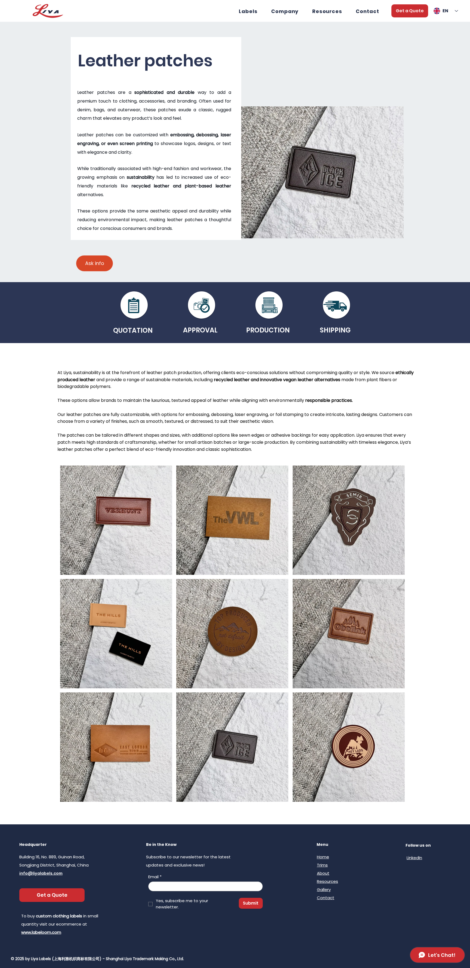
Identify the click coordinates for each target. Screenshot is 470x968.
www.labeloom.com (41, 932)
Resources (327, 881)
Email (155, 876)
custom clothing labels (59, 916)
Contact (325, 898)
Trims (322, 865)
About (323, 873)
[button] (327, 11)
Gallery (324, 889)
